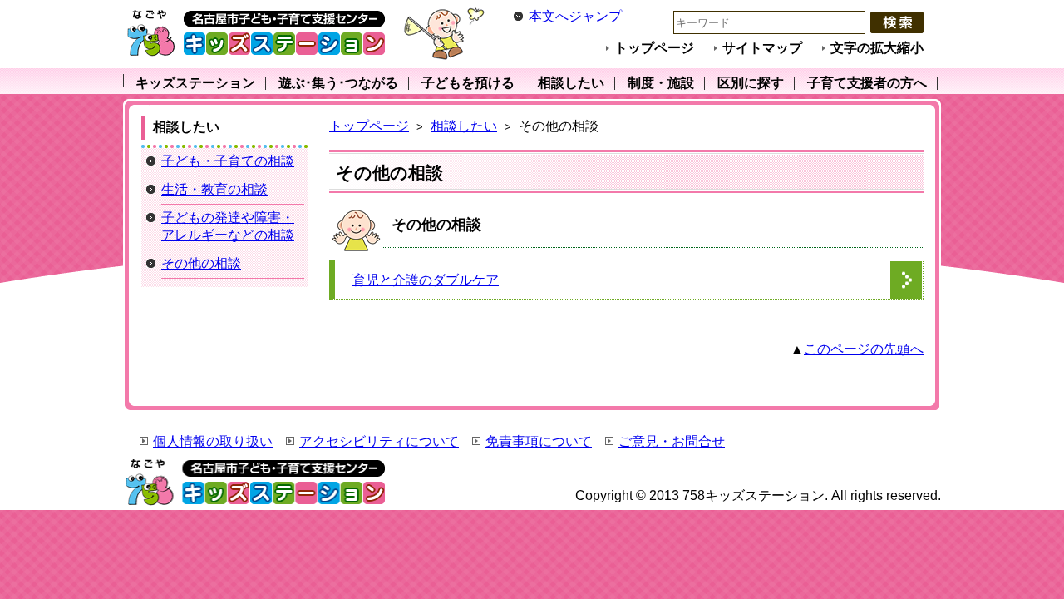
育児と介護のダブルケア (425, 280)
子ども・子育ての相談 (227, 161)
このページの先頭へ (864, 349)
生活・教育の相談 (214, 189)
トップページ (654, 48)
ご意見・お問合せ (671, 441)
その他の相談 (201, 263)
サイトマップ (762, 48)
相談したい (464, 126)
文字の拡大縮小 (877, 48)
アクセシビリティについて (379, 441)
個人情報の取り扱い (213, 441)
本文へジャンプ (575, 16)
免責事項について (538, 441)
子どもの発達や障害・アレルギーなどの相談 (227, 226)
